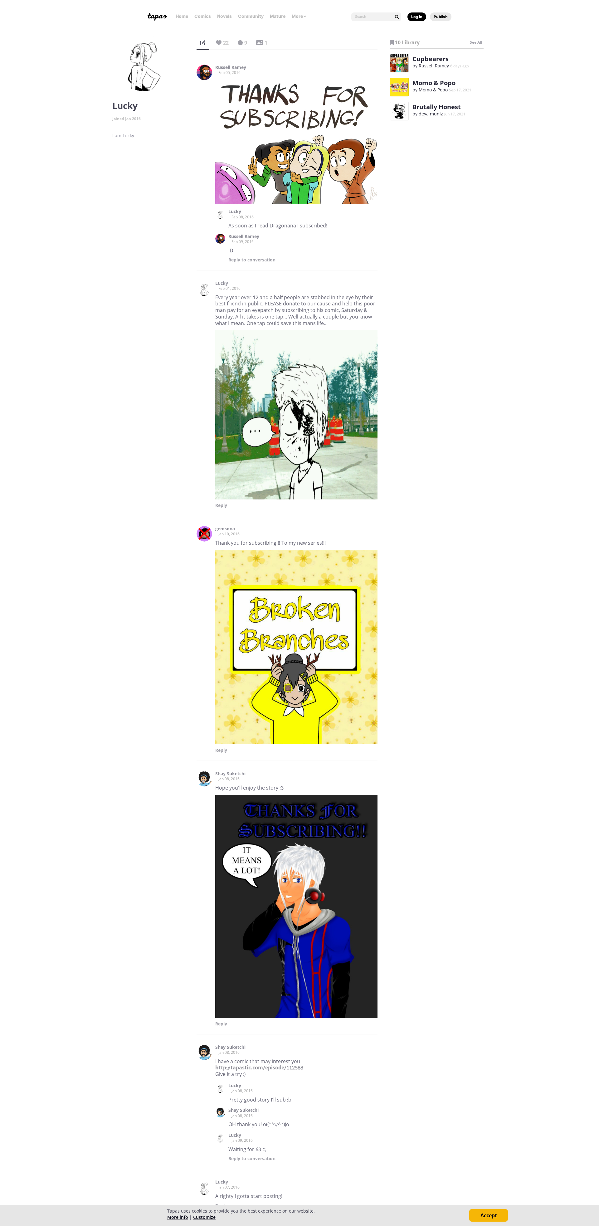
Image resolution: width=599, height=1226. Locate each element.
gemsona (225, 529)
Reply (251, 260)
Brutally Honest (436, 107)
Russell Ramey (230, 67)
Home (182, 16)
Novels (224, 16)
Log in (416, 16)
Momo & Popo (433, 83)
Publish (441, 16)
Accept (488, 1215)
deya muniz (431, 114)
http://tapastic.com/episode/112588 (259, 1067)
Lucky (234, 211)
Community (251, 16)
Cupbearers (430, 59)
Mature (277, 16)
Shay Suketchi (230, 773)
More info (177, 1217)
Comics (202, 16)
